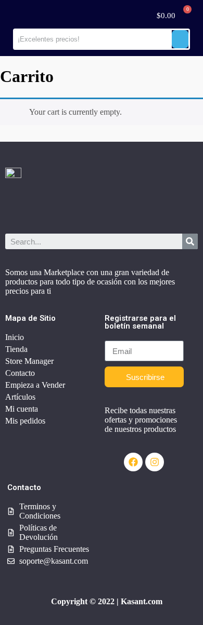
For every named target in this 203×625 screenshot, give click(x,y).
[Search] (190, 241)
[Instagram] (154, 462)
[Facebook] (133, 462)
